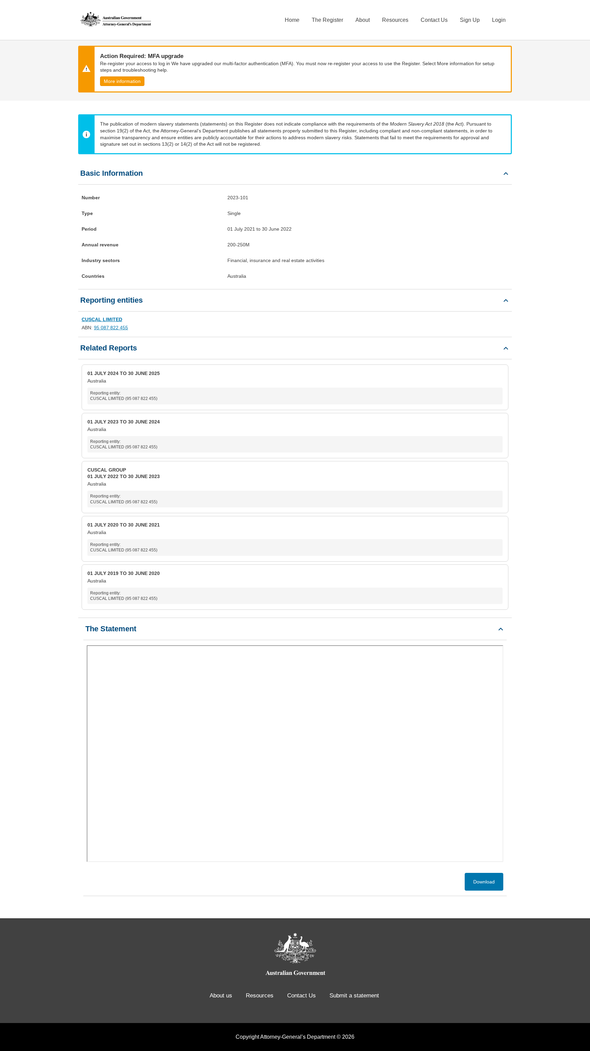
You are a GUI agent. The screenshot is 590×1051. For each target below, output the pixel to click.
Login (499, 20)
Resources (395, 20)
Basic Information (111, 173)
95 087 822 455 (111, 327)
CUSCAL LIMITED (102, 319)
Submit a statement (354, 995)
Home (292, 20)
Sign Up (470, 20)
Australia (123, 386)
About (362, 20)
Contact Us (434, 20)
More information (122, 81)
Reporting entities (111, 300)
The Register (327, 20)
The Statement (110, 628)
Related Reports (108, 348)
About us (221, 995)
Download (484, 881)
